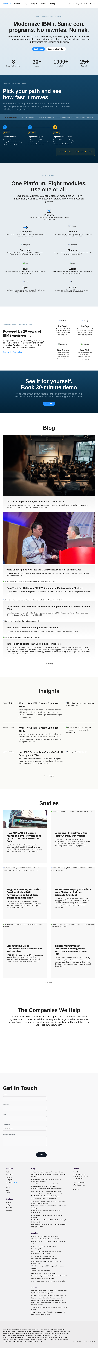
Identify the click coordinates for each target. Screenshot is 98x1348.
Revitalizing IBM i (36, 1249)
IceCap (8, 1205)
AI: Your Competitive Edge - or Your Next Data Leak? (47, 1172)
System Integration (28, 117)
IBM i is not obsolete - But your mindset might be (47, 1191)
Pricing (52, 4)
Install (86, 4)
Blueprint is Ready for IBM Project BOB (43, 1246)
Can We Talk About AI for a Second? (42, 1278)
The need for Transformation (40, 1271)
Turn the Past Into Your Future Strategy (43, 1198)
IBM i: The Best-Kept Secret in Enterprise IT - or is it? (48, 1281)
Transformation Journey (84, 117)
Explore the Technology (13, 352)
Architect (9, 1177)
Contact (92, 4)
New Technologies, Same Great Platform (44, 1273)
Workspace (9, 1174)
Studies (43, 4)
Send (41, 1155)
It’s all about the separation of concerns (44, 1259)
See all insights (49, 776)
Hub (7, 1185)
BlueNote (9, 1210)
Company (6, 1104)
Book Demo (38, 49)
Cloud (8, 1193)
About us (76, 1189)
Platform (8, 1172)
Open (7, 1190)
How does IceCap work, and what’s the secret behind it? (49, 1276)
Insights (34, 4)
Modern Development (46, 117)
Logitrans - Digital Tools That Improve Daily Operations (48, 1295)
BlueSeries (9, 1207)
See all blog (49, 664)
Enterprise (9, 1180)
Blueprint (11, 1182)
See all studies (49, 983)
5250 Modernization (11, 117)
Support (71, 4)
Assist (8, 1187)
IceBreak (8, 1202)
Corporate (79, 4)
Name (5, 1095)
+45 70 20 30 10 (81, 1183)
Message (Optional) (9, 1134)
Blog (25, 4)
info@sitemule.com (79, 1185)
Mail (4, 1114)
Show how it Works (55, 49)
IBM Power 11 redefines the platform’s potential (46, 1189)
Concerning (6, 1124)
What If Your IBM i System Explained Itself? (45, 1236)
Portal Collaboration (65, 117)
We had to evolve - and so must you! (42, 1256)
